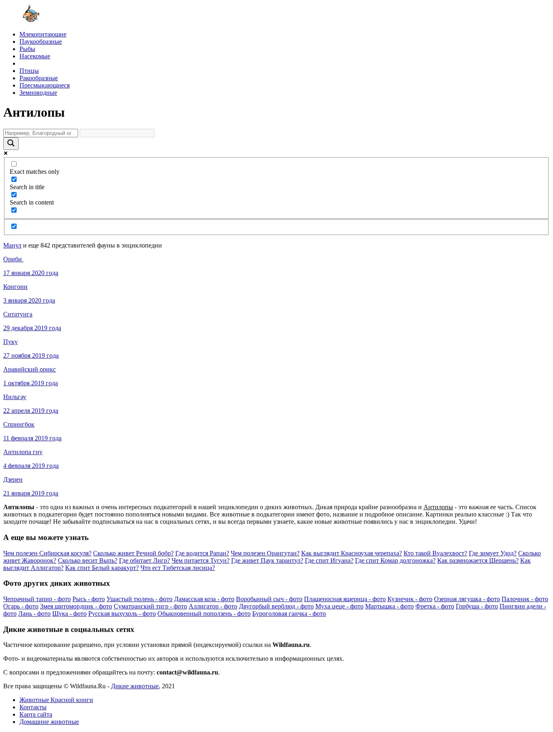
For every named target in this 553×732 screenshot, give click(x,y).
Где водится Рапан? (202, 553)
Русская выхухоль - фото (122, 613)
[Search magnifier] (11, 143)
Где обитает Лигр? (144, 560)
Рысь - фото (88, 598)
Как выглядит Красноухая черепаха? (351, 553)
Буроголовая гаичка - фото (289, 613)
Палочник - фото (525, 598)
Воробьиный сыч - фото (269, 598)
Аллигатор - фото (213, 606)
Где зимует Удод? (493, 553)
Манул (12, 245)
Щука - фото (69, 613)
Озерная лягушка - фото (467, 598)
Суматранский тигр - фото (150, 606)
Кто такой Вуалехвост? (435, 553)
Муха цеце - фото (339, 606)
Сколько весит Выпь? (87, 560)
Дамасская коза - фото (204, 598)
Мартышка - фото (389, 606)
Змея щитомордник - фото (76, 606)
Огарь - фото (20, 606)
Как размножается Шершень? (478, 560)
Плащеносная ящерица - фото (345, 598)
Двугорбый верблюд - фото (276, 606)
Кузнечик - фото (409, 598)
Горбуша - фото (477, 606)
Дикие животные (135, 686)
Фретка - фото (434, 606)
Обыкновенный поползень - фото (204, 613)
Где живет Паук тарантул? (267, 560)
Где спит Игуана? (329, 560)
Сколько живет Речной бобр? (133, 553)
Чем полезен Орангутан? (265, 553)
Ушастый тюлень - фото (139, 598)
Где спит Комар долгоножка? (395, 560)
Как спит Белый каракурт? (102, 567)
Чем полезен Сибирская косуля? (47, 553)
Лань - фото (34, 613)
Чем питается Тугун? (201, 560)
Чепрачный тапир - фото (37, 598)
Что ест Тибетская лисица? (177, 567)
